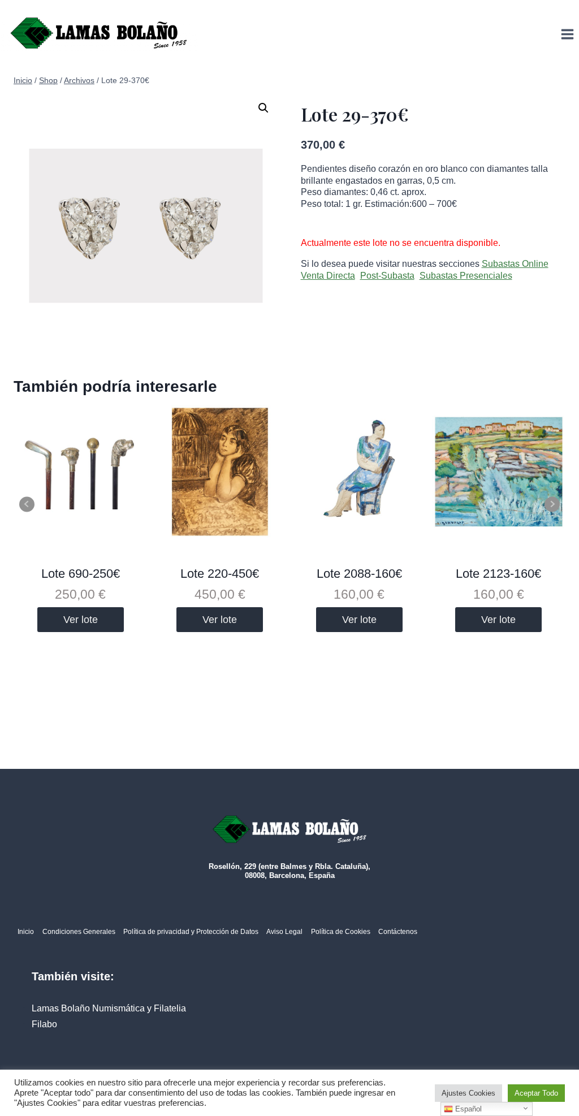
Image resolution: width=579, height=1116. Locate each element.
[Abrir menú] (567, 34)
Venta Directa (328, 275)
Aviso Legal (284, 932)
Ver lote (80, 619)
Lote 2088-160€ (359, 573)
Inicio (26, 932)
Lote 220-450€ (219, 573)
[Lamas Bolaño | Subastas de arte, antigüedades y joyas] (99, 34)
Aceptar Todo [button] (536, 1093)
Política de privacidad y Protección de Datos (190, 932)
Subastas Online (515, 264)
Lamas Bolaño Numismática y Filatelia (109, 1008)
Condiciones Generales (78, 932)
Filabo (44, 1024)
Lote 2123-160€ (498, 573)
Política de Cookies (340, 932)
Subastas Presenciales (466, 275)
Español (467, 1109)
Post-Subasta (387, 275)
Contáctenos (397, 932)
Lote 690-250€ (80, 573)
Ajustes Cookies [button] (468, 1093)
